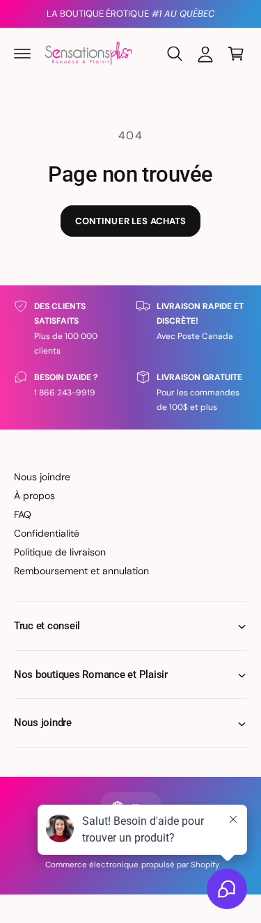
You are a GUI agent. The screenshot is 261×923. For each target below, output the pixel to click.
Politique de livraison (60, 552)
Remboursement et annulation (81, 571)
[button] (22, 53)
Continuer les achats (131, 221)
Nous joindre (42, 477)
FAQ (22, 514)
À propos (34, 495)
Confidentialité (46, 533)
